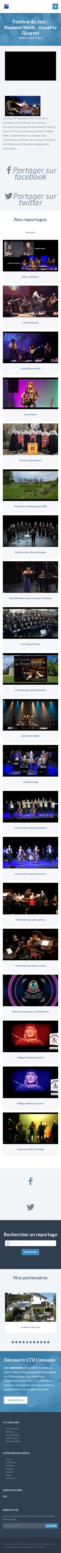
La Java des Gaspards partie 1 (30, 873)
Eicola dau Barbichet (30, 460)
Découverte (11, 1462)
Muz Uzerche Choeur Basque (30, 552)
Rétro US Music (30, 276)
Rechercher (31, 1252)
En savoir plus (16, 1400)
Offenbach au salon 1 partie (30, 965)
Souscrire (51, 1526)
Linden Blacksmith (30, 368)
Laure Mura (30, 414)
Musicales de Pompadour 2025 (30, 506)
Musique (30, 232)
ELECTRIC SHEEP (30, 736)
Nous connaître (12, 1428)
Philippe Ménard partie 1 (30, 1103)
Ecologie (9, 1468)
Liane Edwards (30, 322)
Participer (10, 1431)
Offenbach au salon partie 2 (30, 919)
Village (8, 1475)
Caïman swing (30, 781)
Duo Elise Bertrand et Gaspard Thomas (30, 598)
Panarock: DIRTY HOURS (30, 1149)
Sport (8, 1459)
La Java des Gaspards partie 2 (30, 827)
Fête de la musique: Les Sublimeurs (30, 1011)
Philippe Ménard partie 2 (30, 1057)
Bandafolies (30, 1327)
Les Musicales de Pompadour (30, 690)
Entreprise (10, 1465)
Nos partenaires (13, 1435)
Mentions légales (13, 1441)
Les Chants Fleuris (30, 644)
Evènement (11, 1478)
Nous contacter (12, 1438)
